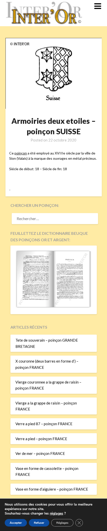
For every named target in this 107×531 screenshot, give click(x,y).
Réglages (62, 523)
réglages (56, 513)
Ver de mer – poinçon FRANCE (40, 453)
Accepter (16, 523)
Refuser (39, 523)
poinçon (20, 153)
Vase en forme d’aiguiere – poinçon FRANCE (51, 489)
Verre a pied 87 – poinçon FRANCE (43, 423)
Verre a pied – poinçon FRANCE (41, 438)
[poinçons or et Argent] (53, 306)
